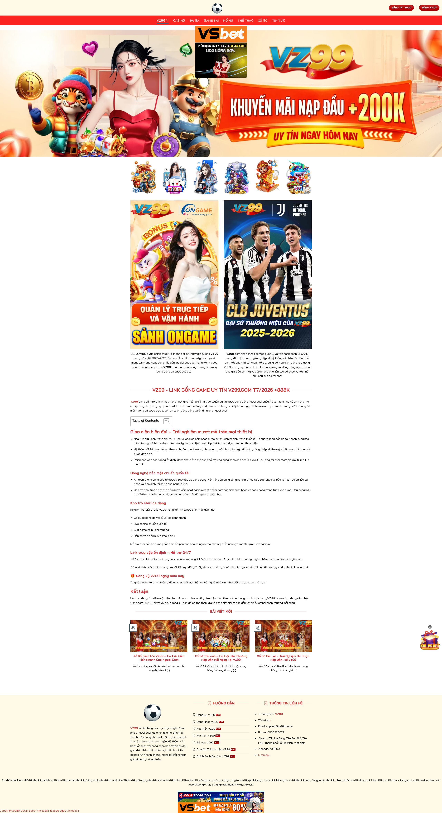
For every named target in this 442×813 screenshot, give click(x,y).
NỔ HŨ (228, 20)
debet (32, 810)
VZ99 (161, 20)
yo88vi (4, 810)
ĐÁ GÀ (194, 20)
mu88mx (14, 810)
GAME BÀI (211, 20)
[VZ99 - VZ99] (221, 8)
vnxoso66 (43, 810)
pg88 (63, 810)
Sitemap (263, 755)
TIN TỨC (278, 20)
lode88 (54, 810)
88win (24, 810)
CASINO (179, 20)
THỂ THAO (245, 20)
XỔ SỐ (263, 20)
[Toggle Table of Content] (165, 421)
